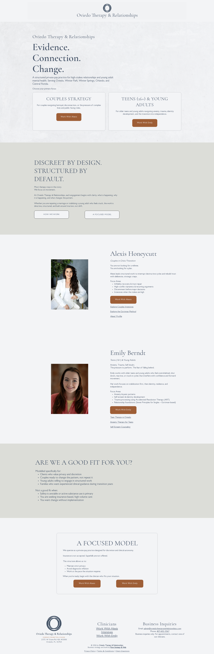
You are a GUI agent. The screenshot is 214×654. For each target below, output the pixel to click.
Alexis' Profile (116, 317)
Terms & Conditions (105, 651)
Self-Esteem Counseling (120, 427)
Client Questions (122, 651)
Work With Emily (107, 636)
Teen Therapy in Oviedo (120, 417)
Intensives (107, 632)
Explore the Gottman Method (123, 312)
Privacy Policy (89, 651)
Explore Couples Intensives (122, 307)
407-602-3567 (163, 631)
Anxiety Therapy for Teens (121, 422)
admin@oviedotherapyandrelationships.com (162, 629)
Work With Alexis (107, 629)
